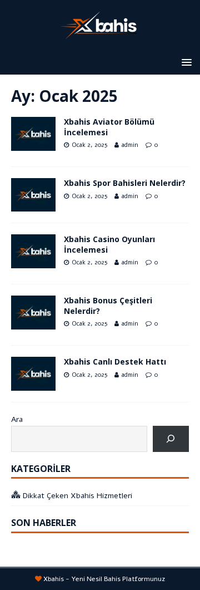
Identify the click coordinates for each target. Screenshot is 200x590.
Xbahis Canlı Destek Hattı (115, 361)
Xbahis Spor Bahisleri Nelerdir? (125, 183)
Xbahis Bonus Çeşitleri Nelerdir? (108, 305)
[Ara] (171, 439)
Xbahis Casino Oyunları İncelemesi (109, 244)
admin (130, 145)
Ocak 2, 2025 (89, 145)
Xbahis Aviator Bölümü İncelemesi (109, 126)
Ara (17, 419)
